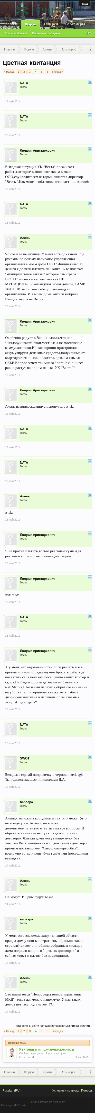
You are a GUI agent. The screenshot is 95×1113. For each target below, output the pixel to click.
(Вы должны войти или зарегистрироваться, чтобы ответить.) (54, 1025)
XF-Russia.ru (21, 1105)
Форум (31, 24)
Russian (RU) (11, 1090)
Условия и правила (65, 1090)
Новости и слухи (55, 1053)
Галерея (51, 24)
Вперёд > (57, 71)
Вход (85, 3)
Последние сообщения (46, 33)
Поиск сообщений (16, 33)
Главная (11, 24)
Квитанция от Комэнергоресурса (46, 1049)
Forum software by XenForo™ (47, 1101)
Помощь (87, 1090)
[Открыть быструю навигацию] (90, 49)
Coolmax (24, 1053)
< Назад (9, 71)
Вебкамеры (75, 24)
